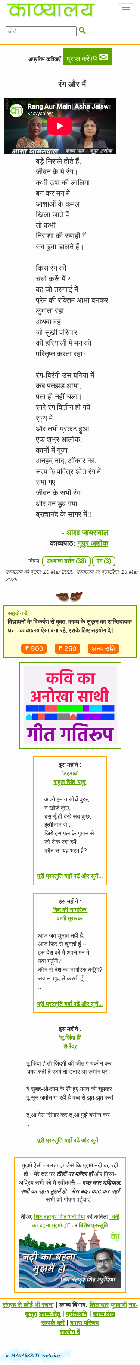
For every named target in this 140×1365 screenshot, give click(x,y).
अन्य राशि (103, 649)
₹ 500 (34, 649)
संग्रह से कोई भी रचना (28, 1304)
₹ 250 (67, 649)
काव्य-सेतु (49, 1313)
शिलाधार (99, 1304)
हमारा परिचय (84, 1322)
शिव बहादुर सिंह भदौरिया (59, 1217)
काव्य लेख (104, 1313)
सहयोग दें (70, 1331)
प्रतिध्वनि (76, 1313)
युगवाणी (119, 1304)
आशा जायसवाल (87, 532)
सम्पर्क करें (53, 1322)
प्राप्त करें (87, 57)
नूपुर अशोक (93, 543)
